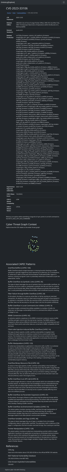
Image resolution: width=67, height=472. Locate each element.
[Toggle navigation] (63, 2)
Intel (14, 13)
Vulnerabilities (21, 13)
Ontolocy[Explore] (8, 2)
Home (9, 13)
